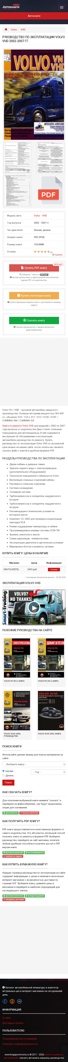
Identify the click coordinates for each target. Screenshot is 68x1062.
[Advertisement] (34, 372)
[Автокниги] (11, 7)
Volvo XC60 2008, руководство (12, 735)
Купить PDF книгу (41, 266)
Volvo (14, 29)
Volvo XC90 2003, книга (49, 734)
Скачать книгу (35, 320)
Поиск (8, 782)
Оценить (58, 255)
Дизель (10, 775)
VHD (23, 29)
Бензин (9, 771)
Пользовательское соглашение (19, 1038)
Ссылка (53, 569)
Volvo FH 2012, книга (14, 681)
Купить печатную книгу (35, 295)
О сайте (6, 1017)
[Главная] (6, 29)
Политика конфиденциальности (19, 1044)
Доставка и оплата (12, 1023)
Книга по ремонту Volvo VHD (18, 425)
